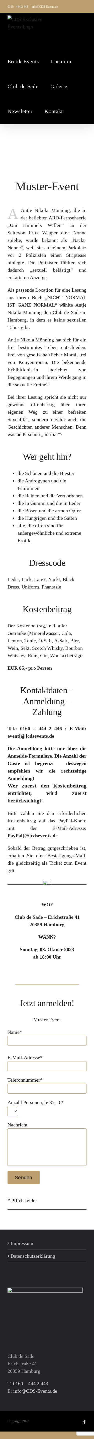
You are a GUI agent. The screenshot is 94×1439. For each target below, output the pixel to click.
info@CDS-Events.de (45, 6)
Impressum (22, 1243)
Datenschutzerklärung (33, 1256)
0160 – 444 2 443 (30, 1383)
